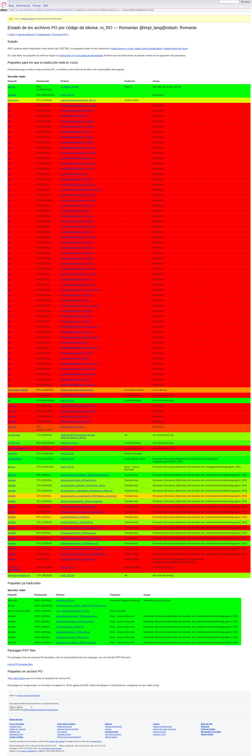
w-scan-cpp (14, 435)
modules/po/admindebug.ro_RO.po (79, 105)
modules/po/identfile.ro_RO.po (76, 242)
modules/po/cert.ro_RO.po (74, 174)
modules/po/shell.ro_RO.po (75, 358)
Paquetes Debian (64, 734)
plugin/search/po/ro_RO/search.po (78, 533)
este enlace (19, 678)
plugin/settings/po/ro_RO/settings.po (79, 543)
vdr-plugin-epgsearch (19, 448)
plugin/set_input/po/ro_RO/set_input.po (76, 642)
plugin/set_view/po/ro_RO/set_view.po (80, 538)
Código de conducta (17, 729)
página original (28, 19)
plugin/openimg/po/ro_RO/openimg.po (80, 527)
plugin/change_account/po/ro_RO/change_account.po (89, 496)
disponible (97, 741)
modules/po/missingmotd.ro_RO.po (79, 274)
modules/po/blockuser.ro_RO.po (77, 158)
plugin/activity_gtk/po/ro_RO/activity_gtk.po (83, 485)
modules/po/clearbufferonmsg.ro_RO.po (81, 189)
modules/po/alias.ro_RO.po (75, 116)
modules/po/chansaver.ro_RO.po (78, 184)
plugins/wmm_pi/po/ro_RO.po (76, 421)
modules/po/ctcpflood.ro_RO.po (77, 216)
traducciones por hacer (176, 48)
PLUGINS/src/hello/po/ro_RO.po (77, 395)
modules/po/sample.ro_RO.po (76, 332)
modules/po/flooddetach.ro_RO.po (78, 237)
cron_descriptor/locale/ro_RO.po (73, 611)
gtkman (11, 467)
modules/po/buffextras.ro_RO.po (77, 168)
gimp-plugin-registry (18, 390)
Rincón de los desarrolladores (69, 737)
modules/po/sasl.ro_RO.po (74, 342)
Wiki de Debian (111, 737)
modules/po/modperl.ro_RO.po (76, 279)
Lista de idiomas (25, 34)
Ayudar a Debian (16, 737)
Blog (11, 6)
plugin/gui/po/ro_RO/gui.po (70, 627)
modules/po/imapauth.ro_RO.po (77, 247)
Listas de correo (159, 734)
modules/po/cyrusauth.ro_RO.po (77, 221)
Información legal (16, 734)
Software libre (14, 732)
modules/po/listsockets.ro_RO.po (78, 269)
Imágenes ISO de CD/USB (67, 729)
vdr (9, 395)
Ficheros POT (60, 34)
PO (75, 10)
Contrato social (15, 727)
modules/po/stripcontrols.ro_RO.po (79, 374)
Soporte (156, 724)
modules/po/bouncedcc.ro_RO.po (78, 163)
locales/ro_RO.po (70, 87)
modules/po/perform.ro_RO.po (76, 311)
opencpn (12, 406)
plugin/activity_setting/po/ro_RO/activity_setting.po (87, 490)
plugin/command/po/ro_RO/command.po (82, 501)
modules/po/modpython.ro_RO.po (78, 284)
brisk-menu (13, 100)
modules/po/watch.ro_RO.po (75, 379)
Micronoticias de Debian (211, 732)
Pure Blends (62, 732)
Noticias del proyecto (113, 727)
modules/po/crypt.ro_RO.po (75, 211)
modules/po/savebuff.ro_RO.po (77, 353)
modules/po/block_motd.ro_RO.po (78, 153)
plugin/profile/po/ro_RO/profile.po (73, 632)
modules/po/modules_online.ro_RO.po (81, 290)
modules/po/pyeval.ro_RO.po (76, 321)
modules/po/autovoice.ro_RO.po (77, 142)
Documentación (111, 732)
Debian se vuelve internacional (22, 10)
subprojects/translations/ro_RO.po (78, 100)
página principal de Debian (29, 696)
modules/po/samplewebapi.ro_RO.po (80, 337)
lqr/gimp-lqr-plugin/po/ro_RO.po (77, 390)
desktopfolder (15, 459)
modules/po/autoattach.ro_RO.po (78, 121)
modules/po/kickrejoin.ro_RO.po (77, 258)
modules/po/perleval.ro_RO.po (76, 316)
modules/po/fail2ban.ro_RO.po (76, 232)
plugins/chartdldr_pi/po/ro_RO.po (78, 406)
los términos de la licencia (51, 748)
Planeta (37, 6)
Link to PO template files (20, 664)
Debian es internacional (162, 727)
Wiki (45, 6)
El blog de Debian (208, 729)
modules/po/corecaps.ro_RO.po (77, 205)
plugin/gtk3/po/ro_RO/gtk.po (75, 517)
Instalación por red (64, 727)
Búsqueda (205, 727)
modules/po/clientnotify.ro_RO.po (78, 195)
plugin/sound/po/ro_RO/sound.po (78, 559)
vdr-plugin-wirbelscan (19, 575)
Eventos (108, 729)
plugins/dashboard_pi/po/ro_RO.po (79, 411)
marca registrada (28, 751)
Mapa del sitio (206, 724)
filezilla (11, 87)
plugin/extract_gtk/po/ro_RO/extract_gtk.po (83, 512)
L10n (11, 34)
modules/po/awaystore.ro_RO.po (78, 147)
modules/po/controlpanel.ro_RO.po (79, 200)
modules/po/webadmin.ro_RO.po (78, 385)
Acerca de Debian (16, 724)
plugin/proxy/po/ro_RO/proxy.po (72, 637)
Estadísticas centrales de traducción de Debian (53, 10)
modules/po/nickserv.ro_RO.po (76, 295)
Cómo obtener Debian (66, 724)
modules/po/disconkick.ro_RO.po (78, 226)
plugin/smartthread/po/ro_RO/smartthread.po (84, 554)
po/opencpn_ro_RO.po (72, 427)
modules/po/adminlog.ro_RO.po (77, 110)
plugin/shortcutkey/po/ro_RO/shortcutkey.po (83, 548)
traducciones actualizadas (148, 48)
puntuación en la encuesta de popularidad (81, 55)
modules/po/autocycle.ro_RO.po (77, 126)
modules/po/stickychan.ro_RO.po (78, 369)
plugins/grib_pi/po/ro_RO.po (75, 416)
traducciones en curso (122, 48)
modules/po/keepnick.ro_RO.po (77, 253)
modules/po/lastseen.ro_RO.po (77, 263)
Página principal (16, 720)
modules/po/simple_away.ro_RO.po (79, 363)
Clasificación (43, 34)
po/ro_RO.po (67, 95)
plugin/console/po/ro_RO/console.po (75, 621)
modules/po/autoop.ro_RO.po (76, 132)
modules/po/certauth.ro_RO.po (76, 179)
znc (9, 105)
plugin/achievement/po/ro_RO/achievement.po (85, 475)
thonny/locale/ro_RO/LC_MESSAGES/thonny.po (81, 605)
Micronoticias (23, 6)
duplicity (12, 95)
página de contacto (57, 741)
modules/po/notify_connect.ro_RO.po (80, 305)
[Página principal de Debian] (3, 6)
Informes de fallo (159, 732)
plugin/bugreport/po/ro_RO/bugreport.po (76, 616)
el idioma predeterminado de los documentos (40, 710)
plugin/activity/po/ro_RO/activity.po (78, 480)
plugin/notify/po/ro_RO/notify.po (77, 522)
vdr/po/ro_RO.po (69, 443)
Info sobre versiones (113, 734)
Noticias (108, 724)
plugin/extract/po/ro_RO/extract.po (78, 506)
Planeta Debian (207, 734)
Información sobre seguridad (164, 729)
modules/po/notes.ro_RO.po (75, 300)
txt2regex (12, 453)
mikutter (12, 475)
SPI (29, 748)
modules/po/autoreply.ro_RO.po (77, 137)
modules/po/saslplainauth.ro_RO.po (79, 348)
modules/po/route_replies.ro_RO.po (79, 326)
